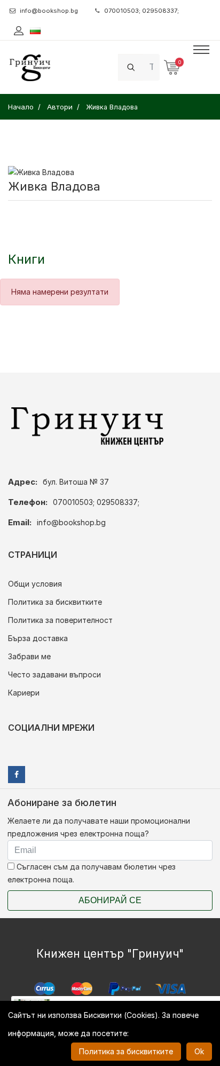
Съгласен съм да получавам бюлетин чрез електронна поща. (91, 873)
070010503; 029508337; (141, 10)
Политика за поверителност (60, 620)
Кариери (24, 692)
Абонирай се (110, 900)
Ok (199, 1051)
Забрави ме (29, 656)
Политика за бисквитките (55, 601)
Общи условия (35, 583)
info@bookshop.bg (49, 10)
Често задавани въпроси (54, 674)
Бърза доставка (38, 638)
